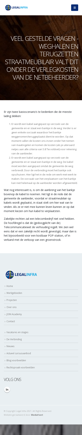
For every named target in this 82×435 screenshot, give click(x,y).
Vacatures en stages (17, 332)
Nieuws (10, 346)
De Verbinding (14, 339)
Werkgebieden (14, 292)
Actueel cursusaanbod (18, 353)
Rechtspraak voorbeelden (20, 367)
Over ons (11, 307)
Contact (10, 321)
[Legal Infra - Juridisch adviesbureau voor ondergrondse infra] (16, 8)
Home (9, 286)
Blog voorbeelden (16, 360)
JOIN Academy (14, 314)
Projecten (11, 299)
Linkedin (7, 389)
